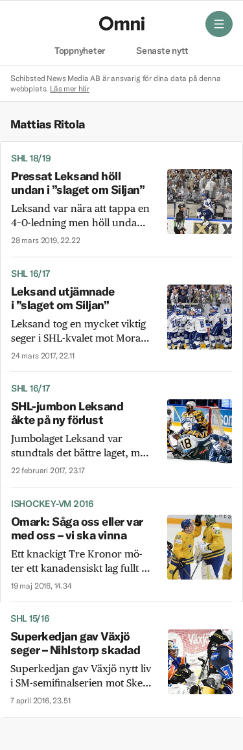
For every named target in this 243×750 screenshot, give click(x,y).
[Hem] (122, 23)
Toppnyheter (79, 51)
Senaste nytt (162, 51)
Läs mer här (69, 88)
